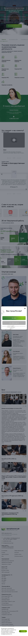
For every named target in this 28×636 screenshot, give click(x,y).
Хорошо (23, 631)
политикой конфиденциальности (8, 633)
